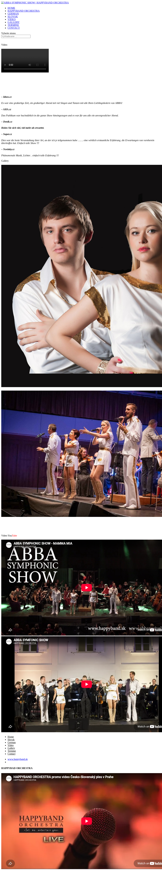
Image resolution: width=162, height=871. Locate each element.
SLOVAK (13, 16)
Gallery (11, 748)
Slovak (11, 739)
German (12, 742)
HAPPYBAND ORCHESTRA (24, 10)
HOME (11, 8)
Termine (12, 751)
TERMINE (13, 25)
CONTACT (14, 28)
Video (11, 745)
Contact (11, 753)
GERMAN (13, 13)
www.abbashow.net (17, 762)
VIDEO (12, 19)
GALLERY (14, 22)
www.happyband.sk (18, 759)
